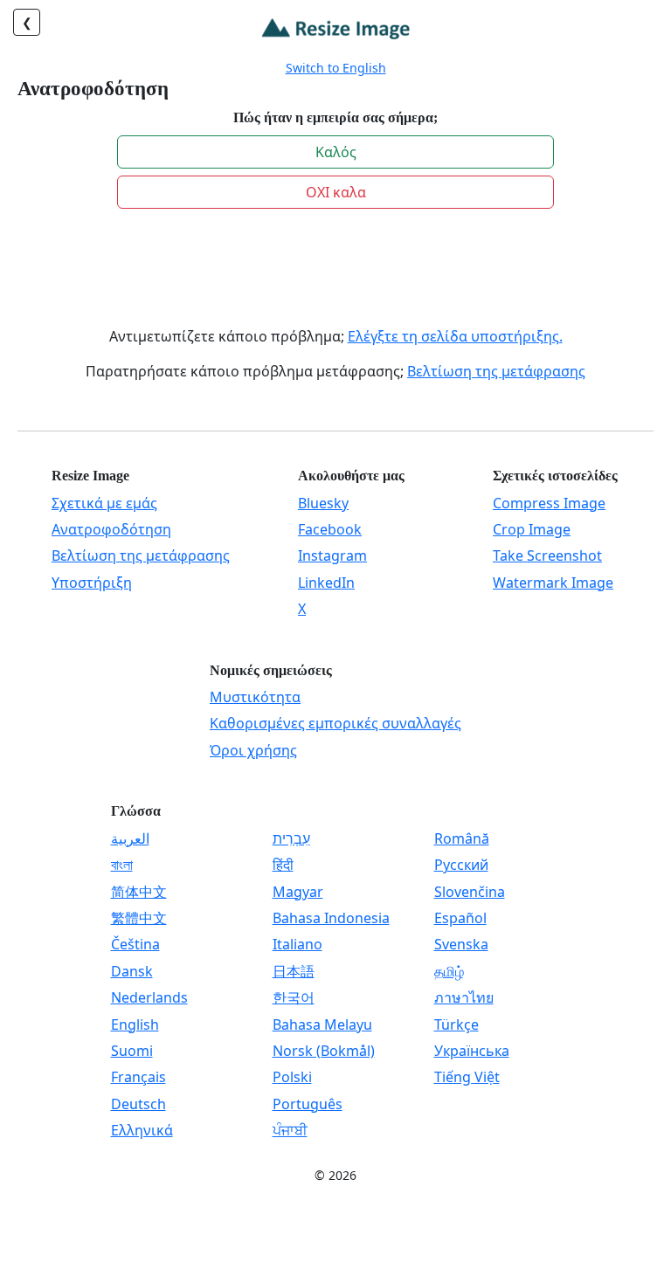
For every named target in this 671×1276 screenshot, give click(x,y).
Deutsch (138, 1104)
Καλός (335, 152)
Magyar (298, 891)
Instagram (332, 555)
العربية (130, 838)
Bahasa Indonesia (331, 918)
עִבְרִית (291, 838)
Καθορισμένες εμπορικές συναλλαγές (335, 723)
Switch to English (336, 67)
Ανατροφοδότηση (111, 529)
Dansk (132, 971)
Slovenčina (469, 891)
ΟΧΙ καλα (336, 192)
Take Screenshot (547, 555)
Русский (461, 864)
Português (307, 1104)
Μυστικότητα (255, 697)
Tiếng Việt (467, 1076)
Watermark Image (553, 582)
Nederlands (149, 997)
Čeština (135, 944)
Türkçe (456, 1024)
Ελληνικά (142, 1130)
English (135, 1024)
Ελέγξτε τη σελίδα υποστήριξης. (455, 336)
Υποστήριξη (92, 582)
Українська (471, 1050)
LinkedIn (326, 582)
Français (138, 1076)
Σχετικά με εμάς (104, 503)
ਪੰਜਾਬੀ (290, 1130)
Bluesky (323, 503)
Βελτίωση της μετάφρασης (496, 371)
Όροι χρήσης (253, 750)
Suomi (132, 1050)
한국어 (294, 997)
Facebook (330, 529)
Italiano (297, 944)
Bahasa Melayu (322, 1024)
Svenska (461, 944)
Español (460, 918)
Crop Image (532, 529)
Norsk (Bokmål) (324, 1050)
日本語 (294, 971)
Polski (292, 1076)
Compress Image (549, 503)
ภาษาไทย (464, 997)
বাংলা (122, 864)
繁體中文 (139, 918)
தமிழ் (449, 971)
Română (461, 838)
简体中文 (139, 891)
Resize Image (90, 475)
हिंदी (283, 864)
